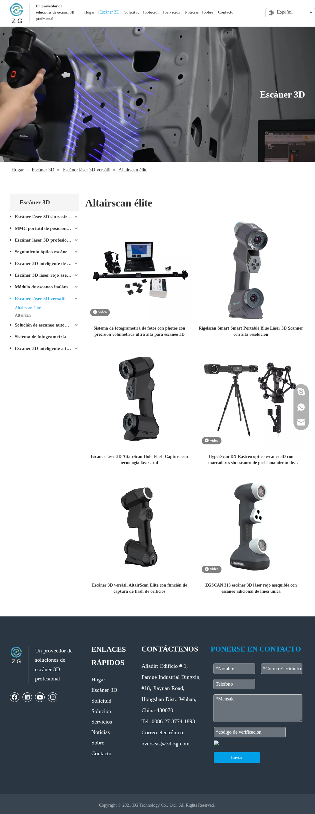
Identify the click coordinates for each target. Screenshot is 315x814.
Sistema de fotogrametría (40, 336)
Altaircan (23, 315)
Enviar (237, 757)
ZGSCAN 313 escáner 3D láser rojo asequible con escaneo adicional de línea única (251, 588)
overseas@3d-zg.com (165, 743)
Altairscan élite (28, 308)
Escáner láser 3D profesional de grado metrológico (47, 240)
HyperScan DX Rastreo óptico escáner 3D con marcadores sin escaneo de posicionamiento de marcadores (251, 460)
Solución (101, 711)
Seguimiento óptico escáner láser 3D (47, 251)
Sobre (97, 743)
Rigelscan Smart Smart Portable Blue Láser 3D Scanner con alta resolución (251, 331)
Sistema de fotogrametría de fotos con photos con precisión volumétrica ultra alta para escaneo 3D (139, 331)
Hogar (98, 679)
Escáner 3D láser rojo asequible (47, 275)
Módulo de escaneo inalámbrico (46, 286)
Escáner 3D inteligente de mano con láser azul (47, 263)
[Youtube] (40, 697)
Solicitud (101, 701)
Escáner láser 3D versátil (40, 298)
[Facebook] (15, 697)
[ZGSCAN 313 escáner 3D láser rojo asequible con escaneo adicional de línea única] (251, 526)
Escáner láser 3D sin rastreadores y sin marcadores (47, 216)
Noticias (100, 732)
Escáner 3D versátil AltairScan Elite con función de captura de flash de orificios (139, 588)
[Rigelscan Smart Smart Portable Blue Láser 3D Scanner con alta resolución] (251, 269)
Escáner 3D (104, 690)
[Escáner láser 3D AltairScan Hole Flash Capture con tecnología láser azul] (139, 397)
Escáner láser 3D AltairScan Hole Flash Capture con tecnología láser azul (139, 459)
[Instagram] (52, 697)
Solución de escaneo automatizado (47, 325)
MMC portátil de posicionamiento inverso (47, 228)
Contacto (101, 753)
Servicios (101, 722)
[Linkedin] (27, 697)
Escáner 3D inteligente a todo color (47, 348)
